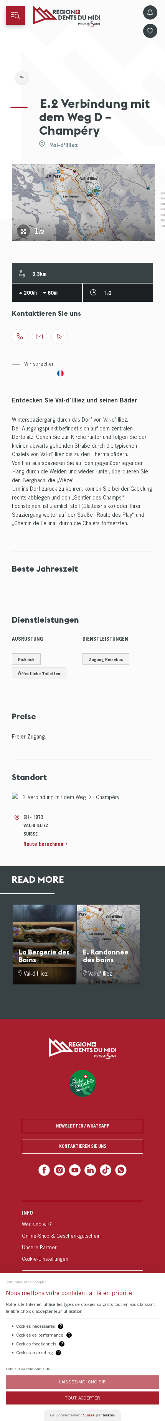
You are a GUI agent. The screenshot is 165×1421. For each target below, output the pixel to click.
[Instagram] (61, 1169)
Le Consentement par (82, 1415)
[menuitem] (82, 1234)
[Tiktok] (104, 1169)
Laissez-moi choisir (82, 1382)
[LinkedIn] (89, 1169)
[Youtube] (75, 1169)
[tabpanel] (83, 202)
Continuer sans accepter (26, 1281)
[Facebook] (47, 1169)
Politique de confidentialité (28, 1369)
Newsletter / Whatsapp (82, 1126)
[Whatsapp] (117, 1169)
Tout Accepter (82, 1398)
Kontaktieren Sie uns (82, 1146)
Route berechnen (43, 844)
